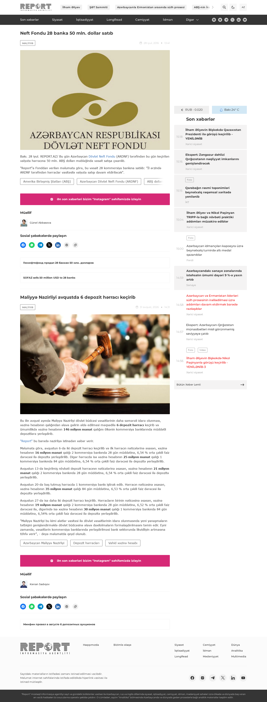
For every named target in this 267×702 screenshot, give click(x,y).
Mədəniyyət (211, 656)
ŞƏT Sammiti (99, 7)
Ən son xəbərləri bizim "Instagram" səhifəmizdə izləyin (99, 199)
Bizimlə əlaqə (122, 644)
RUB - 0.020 (194, 109)
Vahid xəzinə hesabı (122, 543)
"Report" (26, 441)
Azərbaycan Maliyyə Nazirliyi (43, 543)
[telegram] (226, 20)
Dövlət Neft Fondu (102, 156)
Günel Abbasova (40, 222)
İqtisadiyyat (182, 650)
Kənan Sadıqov (40, 584)
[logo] (35, 7)
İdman (207, 650)
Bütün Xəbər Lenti (189, 384)
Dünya (235, 644)
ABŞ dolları (155, 181)
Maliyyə (27, 43)
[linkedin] (239, 20)
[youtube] (245, 20)
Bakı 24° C (231, 109)
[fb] (214, 20)
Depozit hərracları (86, 543)
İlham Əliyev (71, 7)
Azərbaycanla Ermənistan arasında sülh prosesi (151, 7)
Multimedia (238, 656)
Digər (190, 19)
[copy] (75, 245)
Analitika (237, 650)
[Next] (210, 7)
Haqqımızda (91, 644)
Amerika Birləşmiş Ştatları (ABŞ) (47, 181)
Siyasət (179, 644)
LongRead (181, 656)
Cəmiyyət (209, 644)
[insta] (220, 20)
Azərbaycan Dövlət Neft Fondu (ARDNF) (109, 181)
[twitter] (232, 20)
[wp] (32, 245)
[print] (67, 245)
